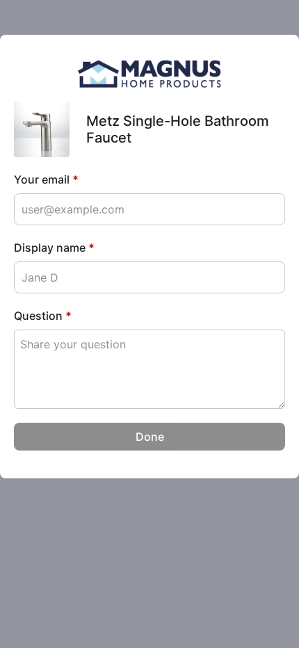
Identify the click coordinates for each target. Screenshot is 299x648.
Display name (54, 247)
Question (43, 316)
